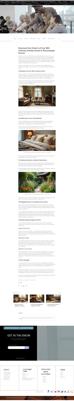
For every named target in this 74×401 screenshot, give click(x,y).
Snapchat (44, 376)
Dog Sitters (26, 280)
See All (59, 292)
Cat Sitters (21, 280)
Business (26, 38)
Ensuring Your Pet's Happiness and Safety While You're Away (19, 305)
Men (61, 372)
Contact (23, 375)
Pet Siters (44, 38)
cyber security (32, 38)
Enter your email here (12, 344)
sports (38, 38)
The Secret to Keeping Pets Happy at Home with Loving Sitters (37, 305)
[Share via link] (26, 285)
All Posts (14, 38)
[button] (59, 38)
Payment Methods (7, 373)
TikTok (44, 377)
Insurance (20, 38)
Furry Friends (32, 280)
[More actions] (55, 45)
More (49, 38)
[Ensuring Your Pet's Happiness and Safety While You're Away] (20, 299)
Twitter (44, 379)
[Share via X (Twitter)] (21, 285)
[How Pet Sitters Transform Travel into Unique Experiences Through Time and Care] (53, 299)
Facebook (44, 378)
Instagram (45, 381)
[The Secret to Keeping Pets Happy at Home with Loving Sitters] (37, 299)
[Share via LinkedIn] (23, 285)
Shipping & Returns (7, 371)
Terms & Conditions (7, 372)
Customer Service (25, 374)
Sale (61, 375)
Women (62, 371)
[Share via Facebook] (18, 285)
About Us (23, 372)
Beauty (62, 373)
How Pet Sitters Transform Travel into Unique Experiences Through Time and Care (53, 305)
